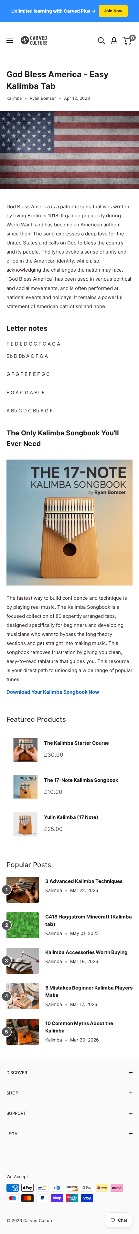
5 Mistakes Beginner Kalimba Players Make (89, 991)
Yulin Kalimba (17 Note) (71, 817)
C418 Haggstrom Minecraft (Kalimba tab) (88, 920)
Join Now (113, 10)
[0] (127, 41)
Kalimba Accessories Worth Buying (86, 952)
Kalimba (14, 98)
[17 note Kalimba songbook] (69, 459)
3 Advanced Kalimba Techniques (84, 881)
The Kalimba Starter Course (76, 743)
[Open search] (101, 40)
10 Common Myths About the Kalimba (79, 1027)
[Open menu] (9, 40)
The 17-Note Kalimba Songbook (81, 780)
